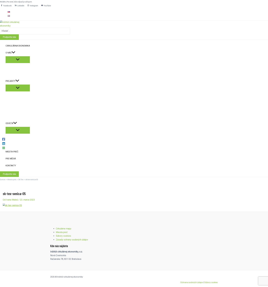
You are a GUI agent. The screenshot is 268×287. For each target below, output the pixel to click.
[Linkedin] (3, 143)
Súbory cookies (63, 236)
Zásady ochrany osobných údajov (72, 239)
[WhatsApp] (3, 147)
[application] (13, 52)
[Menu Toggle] (18, 59)
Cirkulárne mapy (63, 228)
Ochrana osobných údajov (191, 282)
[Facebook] (3, 139)
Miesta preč (62, 232)
